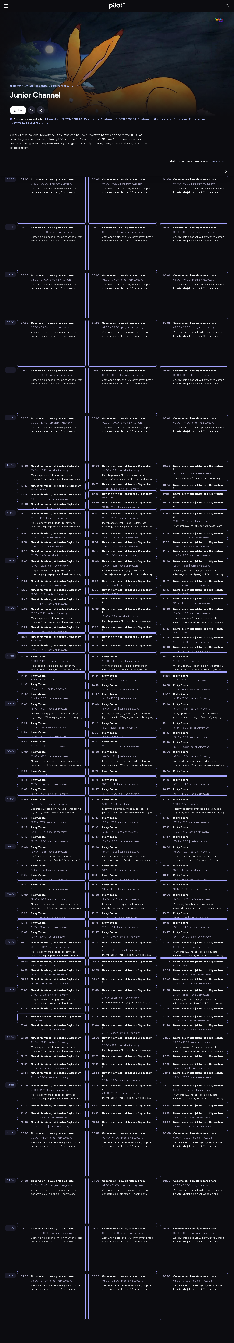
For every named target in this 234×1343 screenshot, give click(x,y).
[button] (226, 171)
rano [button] (190, 161)
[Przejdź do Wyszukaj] (227, 6)
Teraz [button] (180, 161)
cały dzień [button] (218, 161)
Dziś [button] (172, 161)
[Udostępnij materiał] (41, 110)
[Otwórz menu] (6, 6)
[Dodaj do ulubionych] (31, 110)
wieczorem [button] (202, 161)
